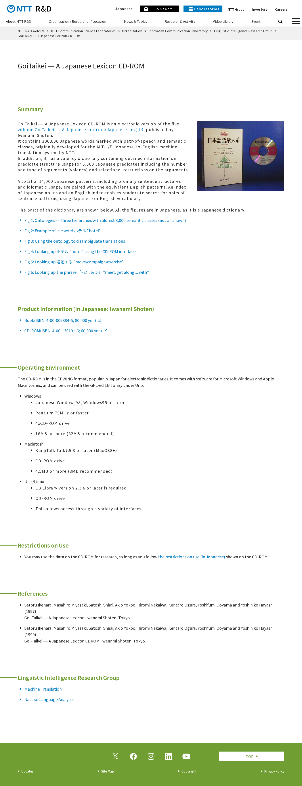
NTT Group (236, 9)
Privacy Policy (274, 771)
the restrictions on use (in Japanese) (191, 556)
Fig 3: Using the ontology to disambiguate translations (74, 241)
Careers (281, 9)
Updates (27, 771)
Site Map (107, 771)
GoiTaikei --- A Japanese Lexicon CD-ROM (49, 36)
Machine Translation (43, 689)
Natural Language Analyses (49, 699)
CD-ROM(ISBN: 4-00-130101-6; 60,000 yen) (63, 330)
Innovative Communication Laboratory (178, 31)
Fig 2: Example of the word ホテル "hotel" (62, 230)
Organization (132, 31)
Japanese (124, 8)
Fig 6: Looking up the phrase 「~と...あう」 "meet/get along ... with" (86, 272)
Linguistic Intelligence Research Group (243, 31)
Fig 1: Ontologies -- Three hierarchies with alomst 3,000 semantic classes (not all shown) (105, 220)
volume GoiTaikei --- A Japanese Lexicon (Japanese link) (78, 129)
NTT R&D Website (31, 31)
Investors (259, 9)
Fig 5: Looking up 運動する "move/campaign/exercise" (74, 262)
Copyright (189, 771)
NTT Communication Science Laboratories (83, 31)
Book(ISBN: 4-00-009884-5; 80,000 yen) (60, 320)
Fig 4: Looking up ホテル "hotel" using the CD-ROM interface (80, 251)
